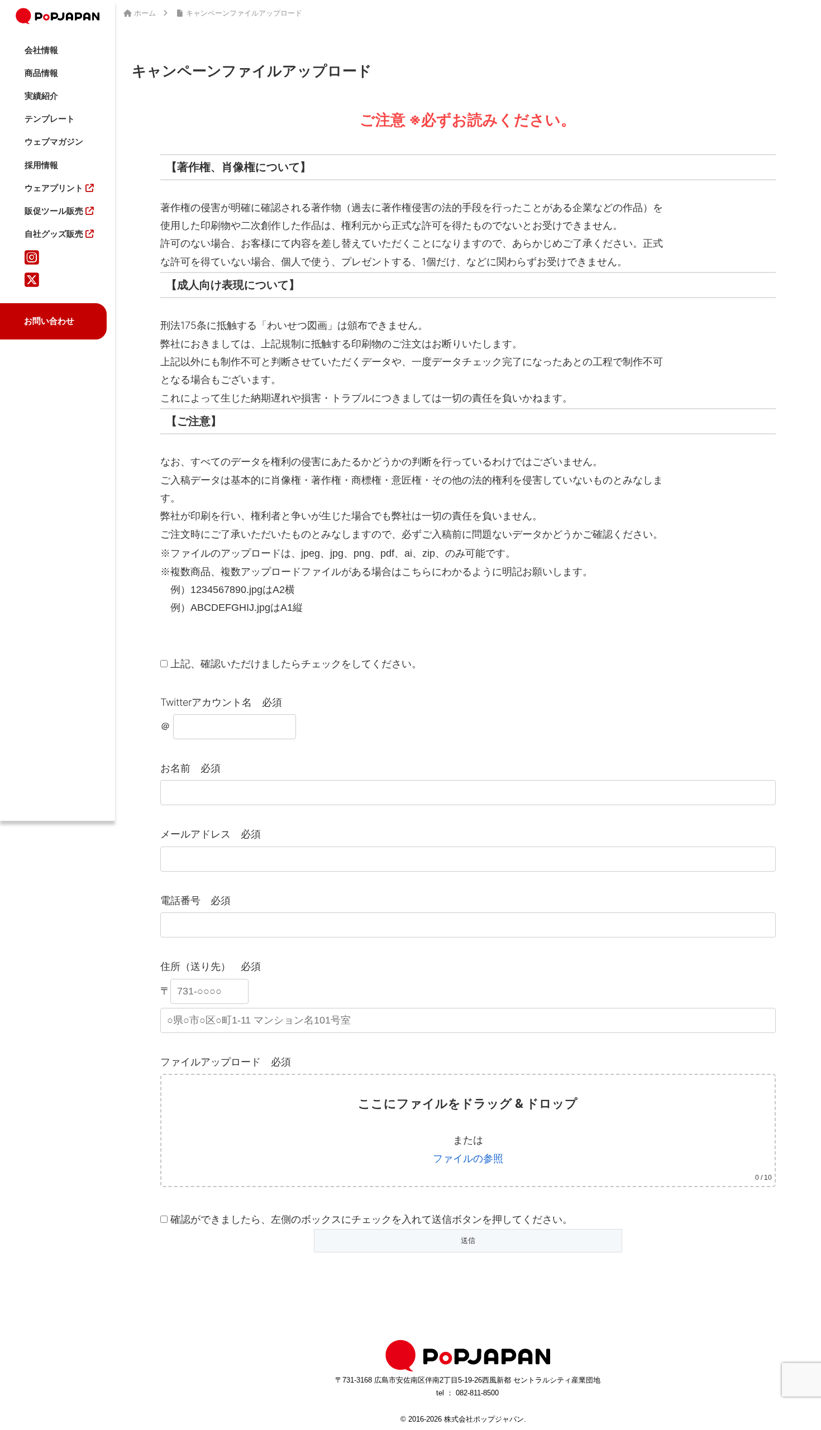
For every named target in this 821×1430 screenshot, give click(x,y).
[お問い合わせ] (70, 303)
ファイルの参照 (468, 1158)
